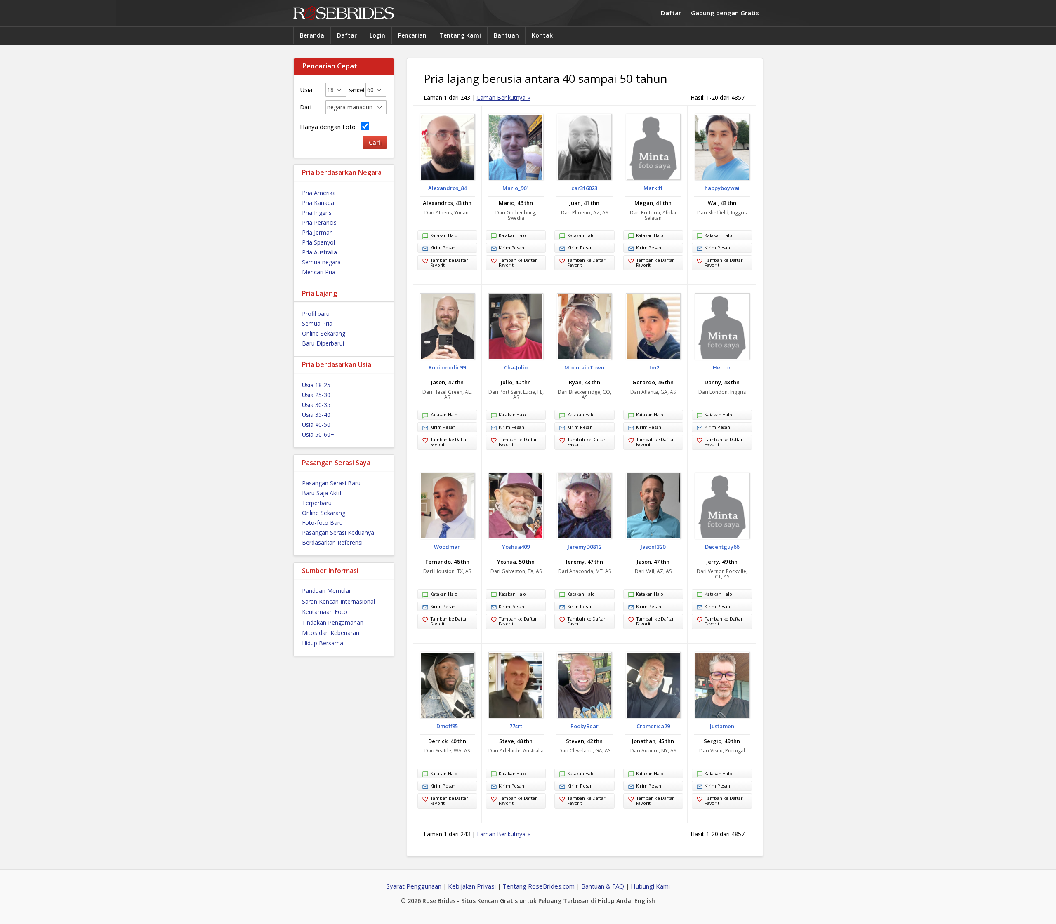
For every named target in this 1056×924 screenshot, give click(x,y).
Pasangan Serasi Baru (331, 483)
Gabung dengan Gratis (725, 13)
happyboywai (722, 188)
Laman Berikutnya (503, 97)
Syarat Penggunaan (414, 886)
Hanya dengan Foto (329, 126)
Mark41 (653, 188)
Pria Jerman (317, 232)
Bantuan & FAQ (602, 886)
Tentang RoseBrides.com (538, 886)
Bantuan (506, 35)
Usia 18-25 (316, 385)
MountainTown (584, 367)
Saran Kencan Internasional (338, 601)
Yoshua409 (516, 546)
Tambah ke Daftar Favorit (449, 262)
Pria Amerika (319, 193)
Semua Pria (317, 323)
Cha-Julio (516, 367)
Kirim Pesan (443, 248)
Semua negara (321, 262)
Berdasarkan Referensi (332, 542)
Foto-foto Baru (322, 523)
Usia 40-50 (316, 424)
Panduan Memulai (326, 591)
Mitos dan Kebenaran (330, 633)
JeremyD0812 (584, 546)
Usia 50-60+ (318, 434)
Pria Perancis (319, 222)
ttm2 (653, 367)
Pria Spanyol (318, 242)
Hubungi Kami (650, 886)
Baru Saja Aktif (322, 493)
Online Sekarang (323, 333)
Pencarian (412, 35)
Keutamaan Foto (324, 612)
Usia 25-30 (316, 395)
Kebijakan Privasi (472, 886)
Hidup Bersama (322, 643)
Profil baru (316, 313)
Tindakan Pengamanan (332, 622)
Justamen (722, 726)
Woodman (447, 546)
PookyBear (584, 726)
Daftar (671, 13)
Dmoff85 (447, 726)
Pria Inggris (317, 212)
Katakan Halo (443, 235)
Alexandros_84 (447, 188)
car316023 (584, 188)
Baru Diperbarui (323, 343)
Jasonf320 (653, 546)
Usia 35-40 (316, 415)
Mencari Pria (318, 272)
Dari (305, 107)
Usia (306, 89)
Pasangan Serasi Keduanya (338, 532)
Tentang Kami (460, 35)
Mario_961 (515, 188)
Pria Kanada (318, 203)
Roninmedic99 (447, 367)
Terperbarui (317, 503)
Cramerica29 (653, 726)
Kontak (542, 35)
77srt (515, 726)
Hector (722, 367)
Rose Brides (343, 13)
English (644, 901)
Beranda (312, 35)
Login (377, 35)
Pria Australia (319, 252)
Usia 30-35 (316, 405)
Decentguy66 (722, 546)
